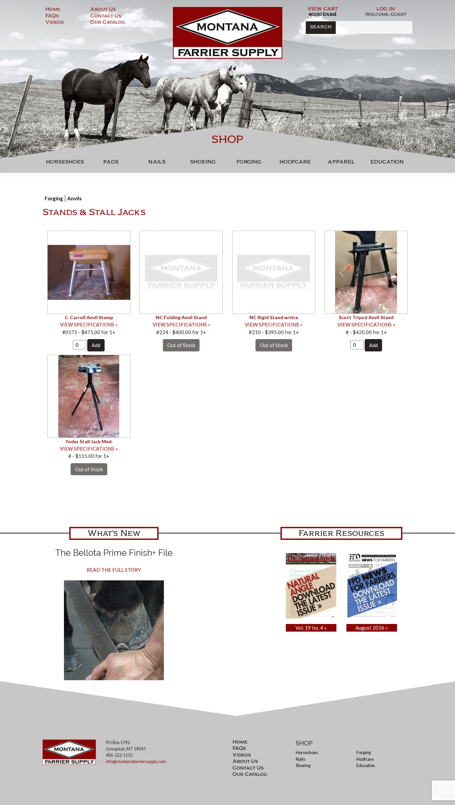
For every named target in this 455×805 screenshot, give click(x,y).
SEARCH (320, 27)
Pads (111, 163)
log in (385, 9)
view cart (322, 9)
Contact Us (105, 16)
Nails (157, 163)
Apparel (341, 163)
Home (52, 10)
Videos (54, 23)
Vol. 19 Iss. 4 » (310, 628)
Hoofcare (295, 163)
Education (387, 163)
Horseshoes (65, 163)
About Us (103, 10)
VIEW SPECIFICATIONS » (89, 324)
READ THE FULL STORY (114, 570)
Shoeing (203, 163)
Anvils (74, 198)
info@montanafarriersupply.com (136, 761)
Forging (248, 163)
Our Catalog (107, 23)
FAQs (52, 16)
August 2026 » (371, 628)
